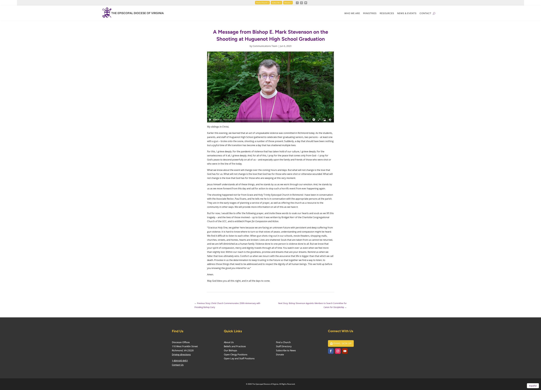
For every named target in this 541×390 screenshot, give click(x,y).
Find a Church (283, 342)
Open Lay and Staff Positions (239, 358)
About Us (229, 342)
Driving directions (181, 354)
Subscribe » (276, 2)
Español (533, 385)
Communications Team (265, 46)
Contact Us (178, 364)
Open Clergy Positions (235, 354)
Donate (280, 354)
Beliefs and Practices (235, 346)
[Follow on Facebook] (297, 2)
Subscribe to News (286, 350)
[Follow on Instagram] (301, 2)
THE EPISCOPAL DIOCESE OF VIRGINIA (137, 13)
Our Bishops (230, 350)
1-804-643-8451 (180, 360)
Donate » (288, 2)
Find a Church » (262, 2)
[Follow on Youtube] (305, 2)
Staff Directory (283, 346)
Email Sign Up (342, 343)
